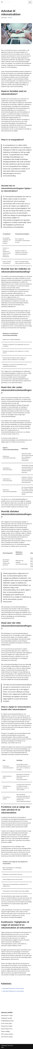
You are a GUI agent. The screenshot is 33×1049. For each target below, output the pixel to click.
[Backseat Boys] (5, 2)
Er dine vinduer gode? (6, 1023)
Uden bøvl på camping (6, 1036)
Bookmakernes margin (7, 1015)
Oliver (10, 17)
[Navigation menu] (30, 2)
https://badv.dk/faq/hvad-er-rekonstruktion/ (13, 991)
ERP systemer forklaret (7, 1034)
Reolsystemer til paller (6, 1026)
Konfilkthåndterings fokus (7, 1020)
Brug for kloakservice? (6, 1028)
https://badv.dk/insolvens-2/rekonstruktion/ (13, 988)
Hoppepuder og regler (6, 1018)
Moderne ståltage (5, 1031)
